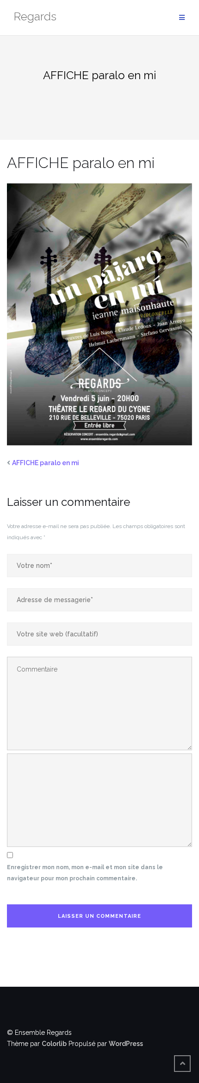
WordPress (126, 1043)
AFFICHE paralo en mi (45, 463)
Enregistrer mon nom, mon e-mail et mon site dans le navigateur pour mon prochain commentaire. (85, 873)
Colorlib (54, 1043)
